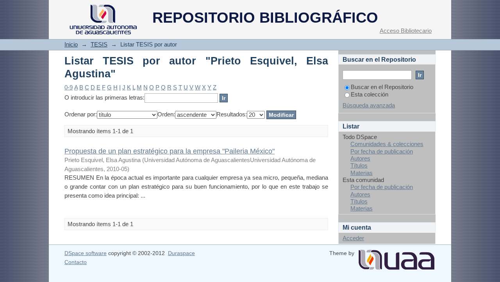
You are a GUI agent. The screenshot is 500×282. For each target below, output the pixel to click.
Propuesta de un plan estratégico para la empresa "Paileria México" (169, 151)
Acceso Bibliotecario (406, 30)
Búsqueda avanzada (369, 105)
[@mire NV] (396, 256)
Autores (360, 158)
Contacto (75, 262)
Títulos (359, 165)
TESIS (99, 44)
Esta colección (369, 94)
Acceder (353, 238)
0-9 (68, 87)
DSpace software (85, 253)
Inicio (71, 44)
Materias (361, 173)
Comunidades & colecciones (386, 144)
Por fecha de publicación (381, 151)
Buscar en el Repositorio (382, 87)
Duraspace (181, 253)
